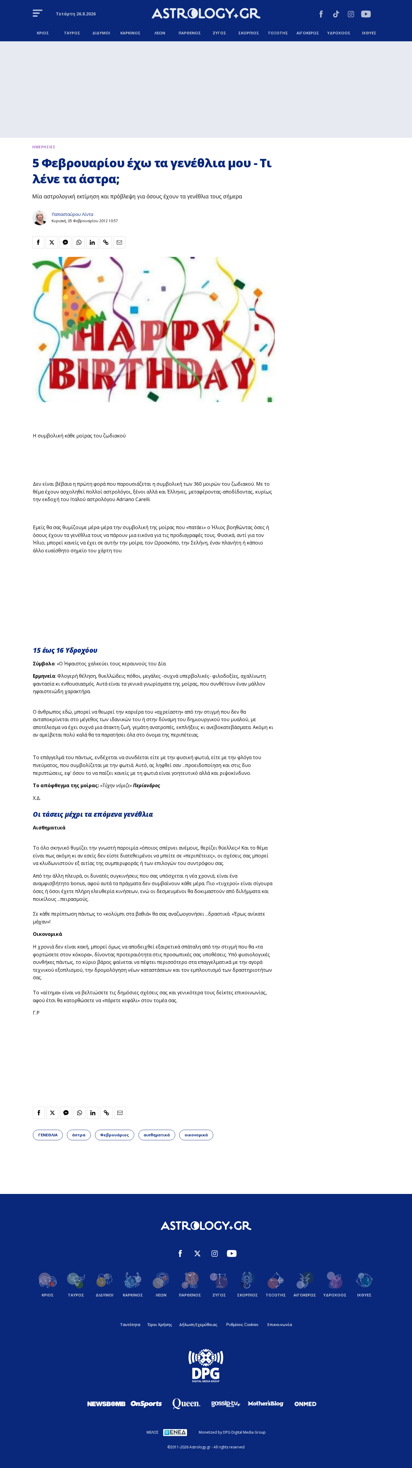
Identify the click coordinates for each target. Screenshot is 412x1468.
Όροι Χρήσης (159, 1324)
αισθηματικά (157, 1135)
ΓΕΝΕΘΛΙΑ (48, 1135)
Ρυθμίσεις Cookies (242, 1324)
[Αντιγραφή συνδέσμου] (106, 242)
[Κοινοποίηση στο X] (52, 242)
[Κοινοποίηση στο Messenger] (65, 242)
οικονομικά (196, 1135)
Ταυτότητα (130, 1324)
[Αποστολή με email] (119, 242)
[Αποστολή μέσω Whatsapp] (79, 242)
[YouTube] (366, 15)
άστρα (78, 1135)
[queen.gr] (186, 1404)
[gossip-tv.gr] (226, 1404)
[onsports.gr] (146, 1404)
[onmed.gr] (305, 1404)
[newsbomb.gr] (106, 1404)
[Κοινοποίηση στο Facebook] (38, 242)
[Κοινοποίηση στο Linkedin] (92, 242)
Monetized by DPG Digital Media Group (232, 1432)
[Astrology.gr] (206, 14)
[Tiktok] (336, 15)
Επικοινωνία (280, 1324)
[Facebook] (321, 15)
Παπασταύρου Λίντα (72, 214)
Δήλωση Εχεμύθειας (198, 1324)
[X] (197, 1254)
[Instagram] (351, 15)
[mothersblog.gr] (265, 1404)
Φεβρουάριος (114, 1135)
